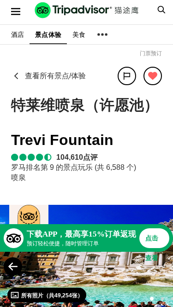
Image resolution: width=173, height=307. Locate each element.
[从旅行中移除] (152, 76)
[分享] (127, 76)
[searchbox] (160, 9)
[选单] (15, 11)
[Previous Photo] (13, 266)
